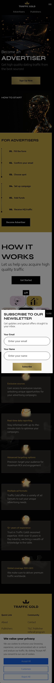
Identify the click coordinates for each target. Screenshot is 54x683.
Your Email (9, 335)
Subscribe (27, 366)
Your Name (9, 349)
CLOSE (49, 313)
